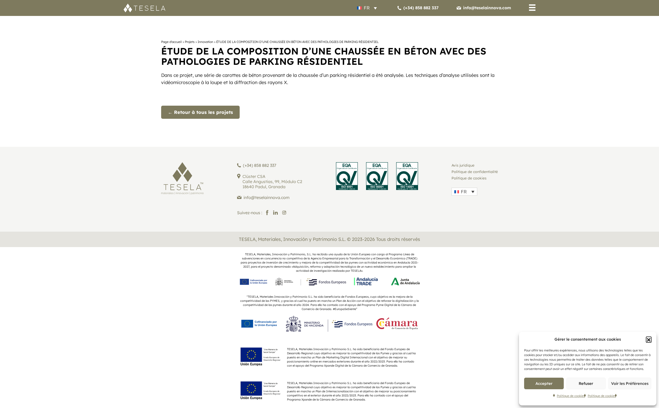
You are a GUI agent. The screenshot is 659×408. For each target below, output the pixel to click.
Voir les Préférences (629, 383)
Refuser (586, 383)
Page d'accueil (171, 42)
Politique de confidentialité (475, 171)
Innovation (205, 42)
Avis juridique (463, 165)
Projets (190, 42)
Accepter (543, 383)
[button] (648, 339)
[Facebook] (267, 212)
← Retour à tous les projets (200, 112)
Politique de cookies (571, 396)
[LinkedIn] (275, 213)
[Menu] (532, 8)
